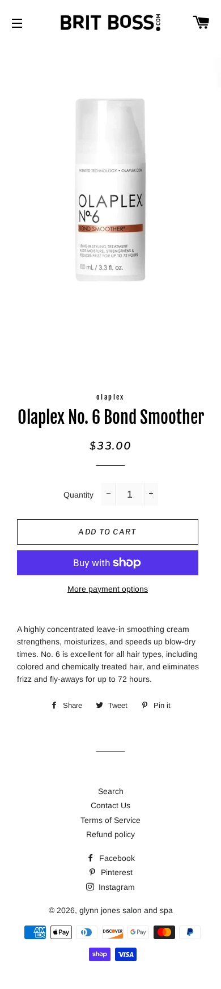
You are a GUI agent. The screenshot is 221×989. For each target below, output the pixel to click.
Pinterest (116, 872)
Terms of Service (110, 820)
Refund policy (110, 834)
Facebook (116, 858)
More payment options (107, 588)
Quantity (78, 494)
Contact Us (110, 805)
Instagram (115, 887)
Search (111, 791)
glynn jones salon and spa (126, 910)
